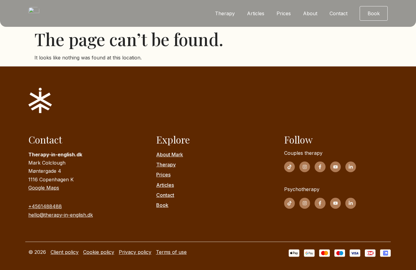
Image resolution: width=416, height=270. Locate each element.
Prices (284, 13)
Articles (255, 13)
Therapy (225, 13)
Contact (338, 13)
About (310, 13)
